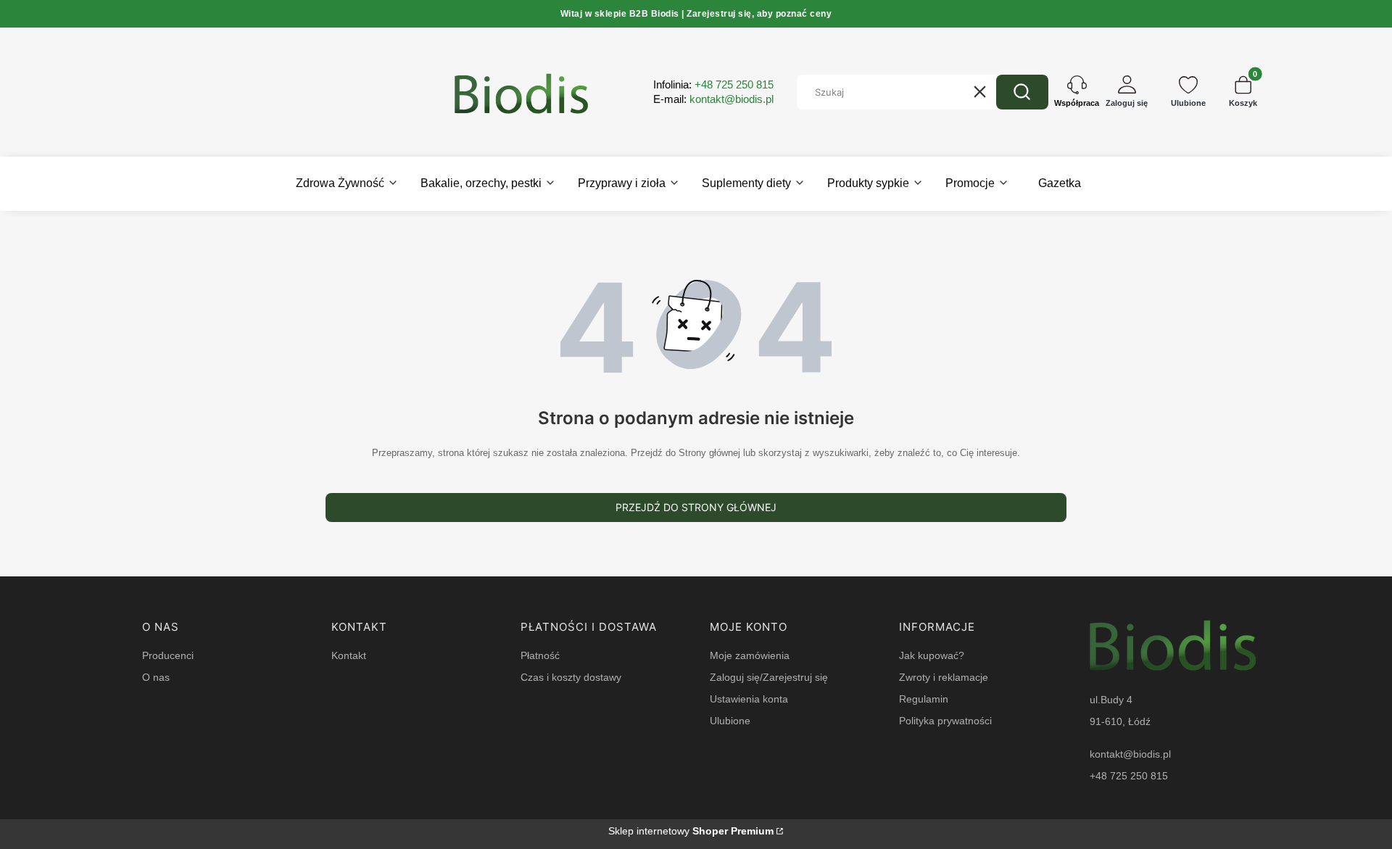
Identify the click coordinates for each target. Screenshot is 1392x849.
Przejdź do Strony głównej (696, 507)
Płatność (540, 655)
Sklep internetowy (691, 831)
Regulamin (923, 699)
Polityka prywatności (945, 720)
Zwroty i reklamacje (943, 677)
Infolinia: (713, 84)
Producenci (168, 655)
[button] (1022, 92)
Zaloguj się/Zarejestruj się (769, 677)
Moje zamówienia (750, 655)
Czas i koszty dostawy (571, 677)
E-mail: (713, 99)
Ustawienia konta (749, 699)
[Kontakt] (1077, 92)
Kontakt (348, 655)
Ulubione (730, 720)
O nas (156, 677)
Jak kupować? (931, 655)
